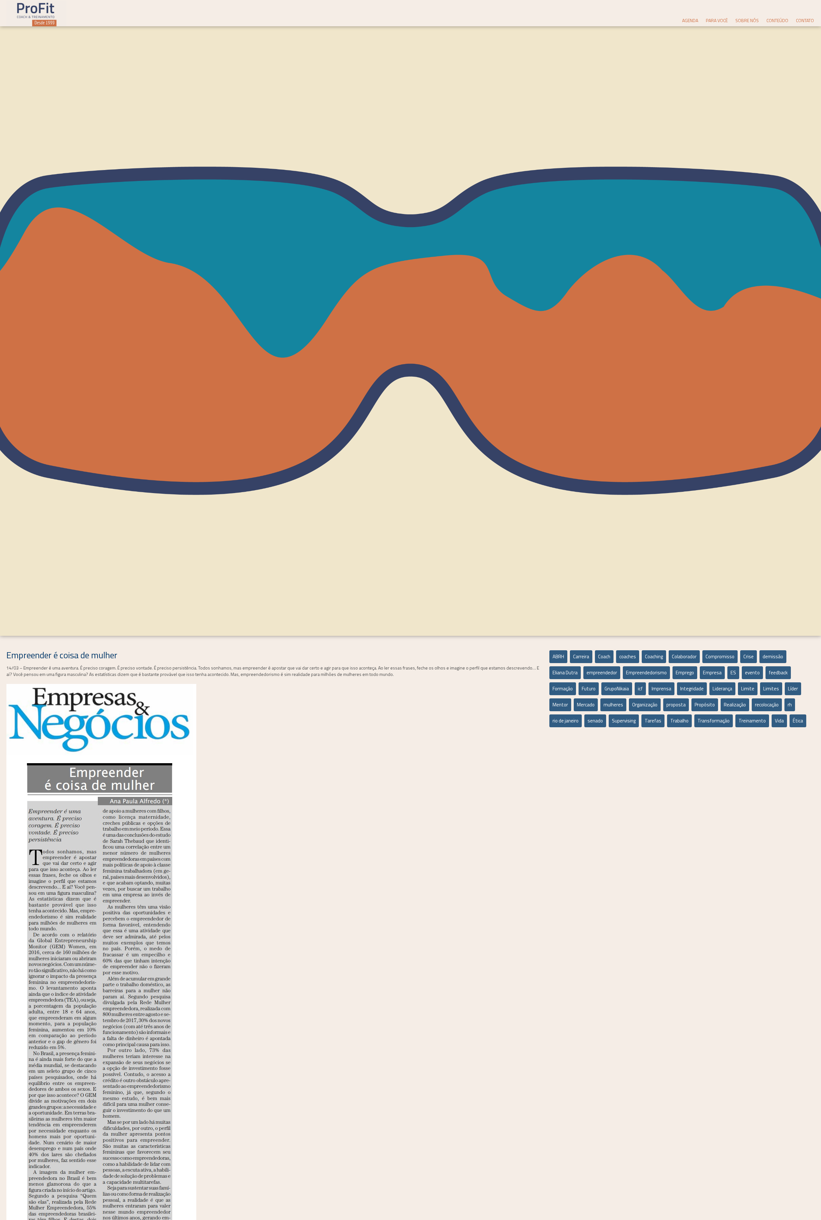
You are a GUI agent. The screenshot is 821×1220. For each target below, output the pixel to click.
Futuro (589, 688)
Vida (779, 720)
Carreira (581, 656)
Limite (747, 688)
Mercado (586, 704)
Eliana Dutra (565, 672)
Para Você (717, 20)
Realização (735, 704)
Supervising (624, 720)
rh (790, 704)
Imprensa (661, 688)
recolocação (767, 704)
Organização (644, 704)
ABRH (558, 656)
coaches (627, 656)
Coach (604, 656)
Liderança (722, 688)
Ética (798, 720)
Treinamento (752, 720)
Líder (793, 688)
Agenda (690, 20)
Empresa (712, 672)
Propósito (705, 704)
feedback (778, 672)
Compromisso (720, 656)
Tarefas (653, 720)
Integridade (692, 688)
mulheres (613, 704)
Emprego (685, 672)
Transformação (714, 720)
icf (640, 688)
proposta (676, 704)
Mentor (560, 704)
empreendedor (602, 672)
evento (752, 672)
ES (733, 672)
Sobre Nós (747, 20)
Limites (771, 688)
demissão (773, 656)
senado (595, 720)
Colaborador (684, 656)
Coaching (654, 656)
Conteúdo (777, 20)
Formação (563, 688)
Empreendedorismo (646, 672)
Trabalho (679, 720)
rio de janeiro (566, 720)
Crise (748, 656)
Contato (805, 20)
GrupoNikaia (617, 688)
